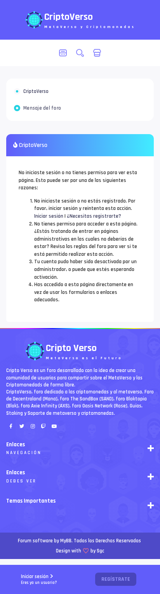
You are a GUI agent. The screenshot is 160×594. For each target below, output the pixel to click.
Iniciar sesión (39, 579)
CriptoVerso (36, 91)
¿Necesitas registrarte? (94, 216)
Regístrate (115, 579)
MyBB (65, 541)
